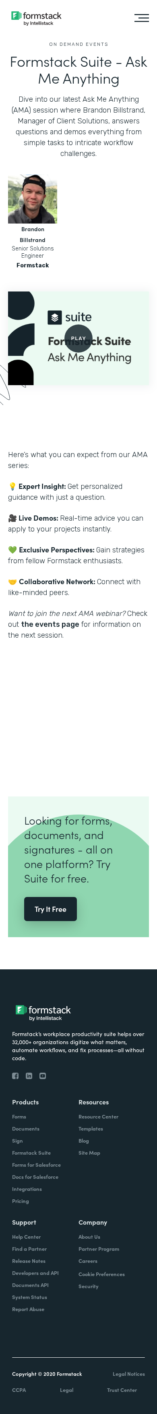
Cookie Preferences (101, 1274)
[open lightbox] (78, 338)
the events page (50, 624)
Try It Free (50, 909)
